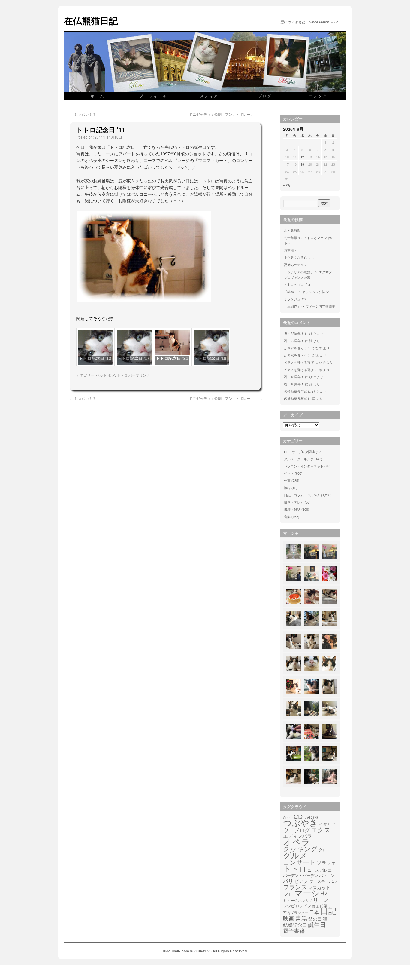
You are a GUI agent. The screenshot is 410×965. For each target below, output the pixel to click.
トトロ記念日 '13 (95, 358)
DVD (307, 817)
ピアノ (301, 881)
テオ (331, 863)
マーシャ (311, 893)
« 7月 (287, 185)
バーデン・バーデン (300, 875)
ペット (101, 375)
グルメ (295, 855)
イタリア (327, 824)
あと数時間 (292, 230)
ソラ (321, 862)
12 (302, 157)
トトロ (122, 375)
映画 (288, 918)
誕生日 (317, 924)
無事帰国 (290, 250)
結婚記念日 (295, 925)
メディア (209, 96)
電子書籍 (294, 931)
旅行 (287, 488)
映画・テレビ (294, 502)
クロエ (324, 850)
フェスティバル (323, 882)
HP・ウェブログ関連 (299, 452)
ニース (313, 870)
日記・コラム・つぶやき (302, 495)
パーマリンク (139, 375)
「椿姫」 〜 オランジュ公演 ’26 (307, 292)
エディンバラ (297, 836)
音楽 (287, 517)
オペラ (296, 842)
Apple (288, 817)
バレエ (326, 870)
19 (302, 164)
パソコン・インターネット (304, 466)
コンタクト (320, 96)
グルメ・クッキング (299, 459)
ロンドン (303, 906)
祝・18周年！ (294, 377)
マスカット (319, 887)
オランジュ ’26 (295, 299)
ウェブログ (296, 830)
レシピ (289, 906)
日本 (314, 912)
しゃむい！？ (83, 114)
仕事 (287, 480)
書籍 (301, 918)
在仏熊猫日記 (91, 20)
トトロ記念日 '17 (133, 358)
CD (298, 816)
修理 (315, 906)
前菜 (323, 906)
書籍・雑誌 (292, 509)
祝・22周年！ (294, 333)
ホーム (98, 96)
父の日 (315, 918)
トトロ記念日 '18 (210, 358)
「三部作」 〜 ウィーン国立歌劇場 (309, 306)
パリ (288, 881)
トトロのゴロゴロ (297, 284)
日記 (328, 911)
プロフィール (153, 96)
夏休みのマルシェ (297, 265)
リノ (309, 900)
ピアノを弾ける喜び (299, 362)
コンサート (299, 862)
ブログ (265, 96)
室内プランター (295, 913)
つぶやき (300, 823)
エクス (321, 830)
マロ (288, 894)
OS (315, 817)
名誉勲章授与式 (295, 391)
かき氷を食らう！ (297, 348)
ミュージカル (294, 901)
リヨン (320, 900)
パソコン (327, 875)
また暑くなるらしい (299, 257)
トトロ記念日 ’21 (172, 358)
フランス (295, 887)
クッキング (300, 849)
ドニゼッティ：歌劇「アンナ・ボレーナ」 (225, 114)
